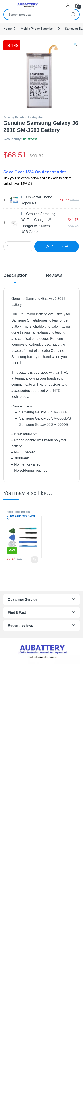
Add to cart (59, 246)
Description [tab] (15, 275)
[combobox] (35, 14)
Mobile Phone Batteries (37, 28)
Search (73, 14)
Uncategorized (35, 117)
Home (7, 28)
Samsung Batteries (14, 117)
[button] (75, 44)
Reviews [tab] (54, 275)
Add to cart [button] (34, 559)
